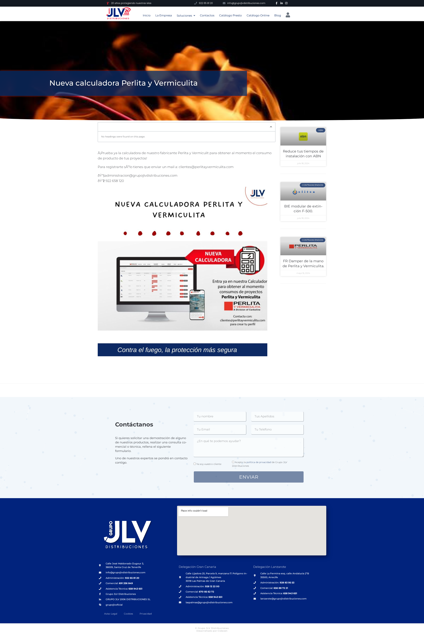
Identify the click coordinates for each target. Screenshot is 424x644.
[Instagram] (286, 3)
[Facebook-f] (276, 3)
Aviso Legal (110, 613)
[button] (271, 127)
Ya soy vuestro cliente (208, 464)
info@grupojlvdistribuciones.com (246, 3)
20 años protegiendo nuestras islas (131, 3)
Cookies (128, 613)
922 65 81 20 (206, 3)
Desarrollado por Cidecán (212, 630)
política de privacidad (258, 462)
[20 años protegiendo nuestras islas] (107, 3)
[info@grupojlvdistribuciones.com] (224, 3)
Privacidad (146, 613)
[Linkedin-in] (281, 3)
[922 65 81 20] (195, 3)
